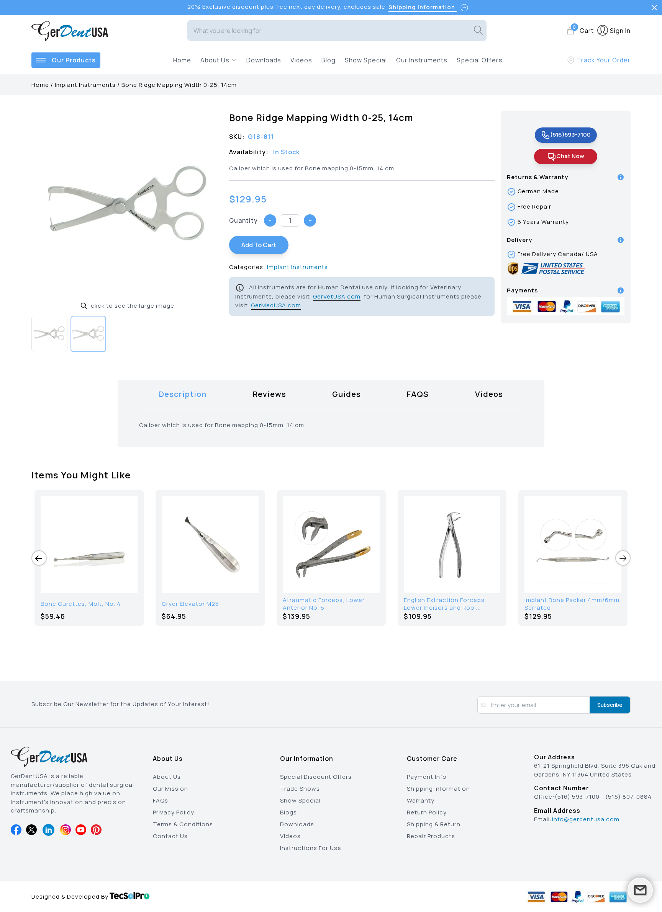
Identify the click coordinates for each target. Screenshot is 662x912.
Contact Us (170, 836)
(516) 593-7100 (577, 797)
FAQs (160, 800)
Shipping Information (438, 788)
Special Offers (480, 60)
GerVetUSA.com (336, 296)
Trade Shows (300, 788)
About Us (167, 777)
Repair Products (431, 836)
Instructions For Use (310, 848)
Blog (328, 60)
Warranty (420, 800)
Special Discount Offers (316, 777)
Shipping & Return (433, 824)
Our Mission (170, 788)
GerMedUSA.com (276, 305)
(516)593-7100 (570, 135)
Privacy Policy (173, 812)
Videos (301, 60)
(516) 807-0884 (628, 797)
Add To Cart (258, 245)
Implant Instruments (85, 85)
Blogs (288, 812)
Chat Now (570, 156)
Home (182, 60)
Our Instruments (421, 60)
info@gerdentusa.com (585, 819)
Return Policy (427, 812)
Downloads (263, 60)
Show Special (366, 60)
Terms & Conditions (183, 824)
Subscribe (610, 704)
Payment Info (427, 777)
